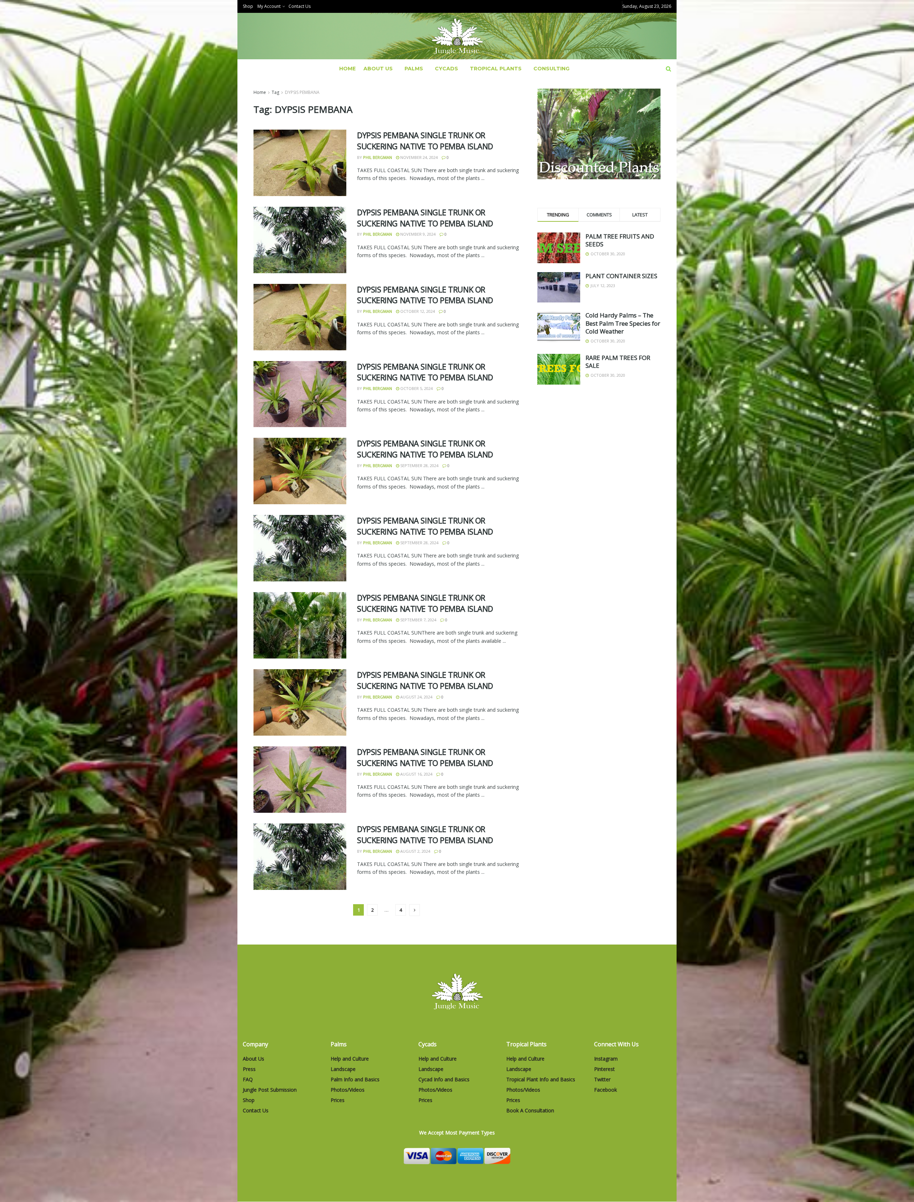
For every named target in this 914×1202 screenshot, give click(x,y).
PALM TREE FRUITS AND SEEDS (620, 240)
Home (347, 68)
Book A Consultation (530, 1110)
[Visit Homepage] (457, 36)
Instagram (606, 1058)
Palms (414, 68)
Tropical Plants (496, 68)
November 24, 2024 (418, 157)
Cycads (446, 68)
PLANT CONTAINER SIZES (621, 276)
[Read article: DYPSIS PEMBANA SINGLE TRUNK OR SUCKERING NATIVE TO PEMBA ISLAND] (299, 163)
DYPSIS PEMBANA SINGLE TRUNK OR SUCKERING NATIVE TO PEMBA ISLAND (425, 140)
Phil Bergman (377, 157)
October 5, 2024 (416, 388)
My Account (269, 6)
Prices (338, 1100)
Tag (275, 92)
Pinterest (604, 1069)
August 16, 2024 (415, 774)
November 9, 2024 (417, 234)
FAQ (248, 1079)
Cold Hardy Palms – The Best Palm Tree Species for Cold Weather (623, 323)
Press (249, 1069)
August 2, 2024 (414, 851)
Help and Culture (350, 1058)
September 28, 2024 (418, 465)
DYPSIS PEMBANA (302, 92)
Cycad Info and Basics (443, 1079)
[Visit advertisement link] (599, 134)
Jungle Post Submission (270, 1089)
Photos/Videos (348, 1089)
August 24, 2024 (415, 697)
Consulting (551, 68)
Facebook (605, 1089)
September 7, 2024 (417, 619)
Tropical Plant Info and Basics (540, 1079)
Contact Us (299, 6)
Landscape (343, 1069)
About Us (378, 68)
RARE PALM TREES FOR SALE (618, 362)
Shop (248, 6)
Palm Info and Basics (355, 1079)
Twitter (602, 1079)
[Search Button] (668, 68)
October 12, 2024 (417, 311)
